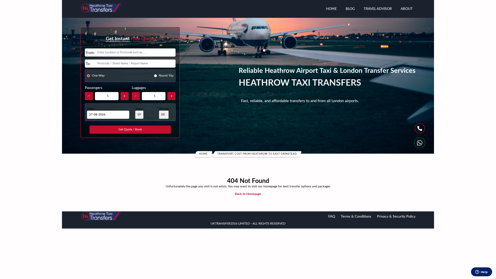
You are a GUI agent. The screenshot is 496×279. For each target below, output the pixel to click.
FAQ (331, 216)
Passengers (93, 88)
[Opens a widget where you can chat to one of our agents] (481, 272)
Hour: (139, 108)
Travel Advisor (378, 9)
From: (90, 53)
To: (88, 64)
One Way (98, 75)
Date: (90, 108)
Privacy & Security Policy (396, 216)
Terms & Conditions (356, 216)
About (407, 9)
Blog (350, 9)
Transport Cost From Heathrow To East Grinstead (257, 154)
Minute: (163, 108)
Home (331, 9)
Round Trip (166, 75)
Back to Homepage (248, 193)
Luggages (139, 88)
